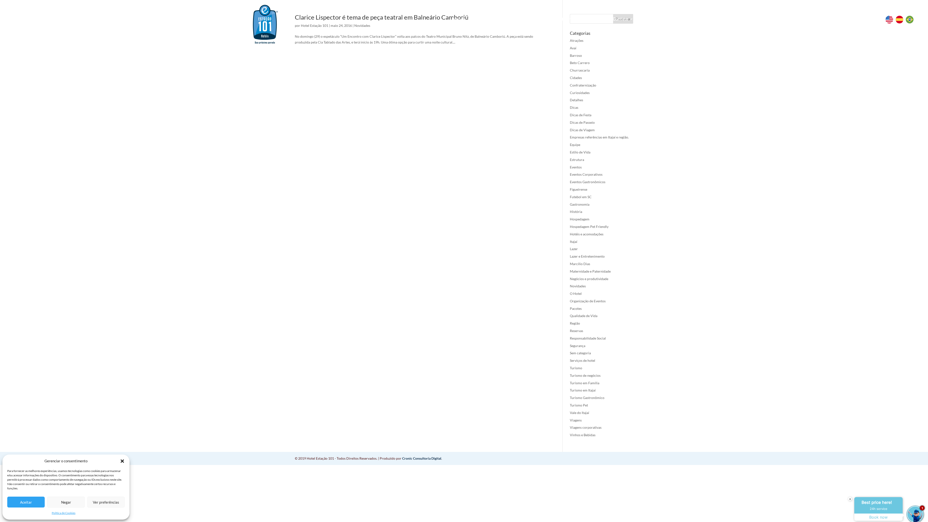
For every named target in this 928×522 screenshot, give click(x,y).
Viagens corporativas (586, 427)
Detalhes (576, 100)
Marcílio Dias (580, 264)
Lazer (574, 249)
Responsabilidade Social (588, 338)
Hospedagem (579, 219)
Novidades (578, 286)
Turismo (576, 368)
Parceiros (592, 19)
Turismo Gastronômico (587, 398)
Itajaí (573, 241)
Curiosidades (580, 93)
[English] (890, 22)
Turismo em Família (584, 383)
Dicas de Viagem (582, 130)
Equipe (575, 145)
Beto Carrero (580, 63)
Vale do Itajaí (579, 413)
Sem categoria (580, 353)
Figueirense (578, 189)
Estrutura (577, 160)
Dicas (574, 107)
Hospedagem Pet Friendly (589, 227)
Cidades (576, 78)
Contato (620, 19)
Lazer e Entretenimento (587, 256)
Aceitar (26, 502)
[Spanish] (901, 22)
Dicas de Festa (580, 115)
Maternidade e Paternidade (590, 271)
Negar (66, 502)
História (576, 212)
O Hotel (576, 293)
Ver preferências (106, 502)
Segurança (577, 346)
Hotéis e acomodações (586, 234)
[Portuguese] (911, 22)
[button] (122, 461)
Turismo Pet (579, 405)
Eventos (560, 19)
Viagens (576, 420)
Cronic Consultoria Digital (421, 458)
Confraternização (583, 85)
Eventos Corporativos (586, 174)
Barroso (576, 55)
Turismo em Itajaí (583, 390)
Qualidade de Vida (583, 316)
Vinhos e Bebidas (582, 435)
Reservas (494, 19)
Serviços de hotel (582, 360)
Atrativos (527, 19)
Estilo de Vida (580, 152)
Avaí (573, 48)
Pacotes (576, 308)
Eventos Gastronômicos (587, 182)
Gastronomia (579, 204)
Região (575, 323)
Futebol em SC (581, 197)
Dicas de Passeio (582, 122)
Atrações (576, 40)
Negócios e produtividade (589, 279)
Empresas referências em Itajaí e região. (599, 137)
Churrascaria (580, 70)
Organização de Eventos (588, 301)
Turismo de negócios (585, 375)
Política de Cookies (63, 513)
